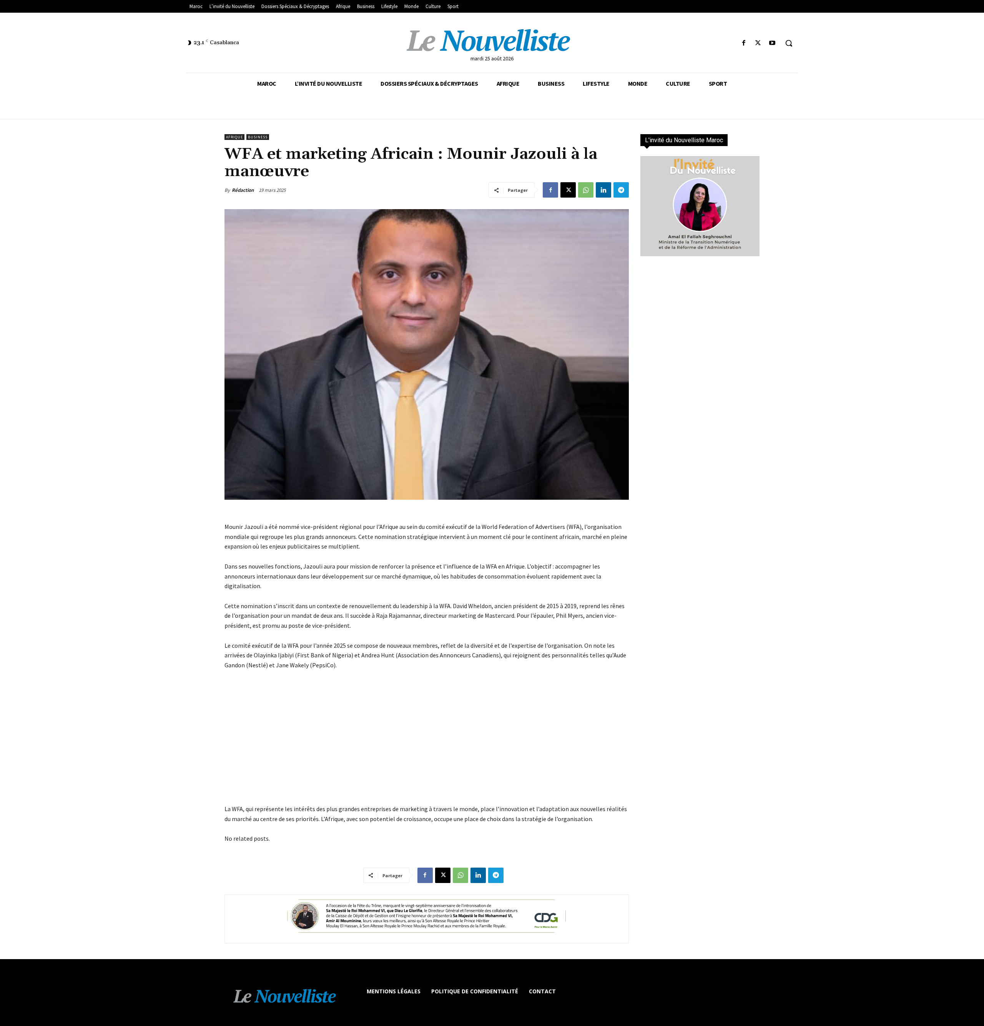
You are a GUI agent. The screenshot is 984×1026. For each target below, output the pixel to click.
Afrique (234, 137)
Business (258, 137)
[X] (758, 43)
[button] (789, 43)
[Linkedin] (603, 190)
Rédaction (243, 190)
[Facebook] (743, 43)
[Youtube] (772, 43)
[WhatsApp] (585, 190)
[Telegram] (621, 190)
